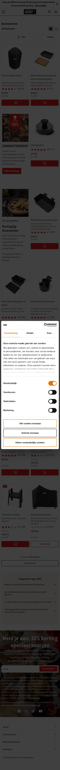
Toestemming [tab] (11, 333)
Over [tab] (49, 333)
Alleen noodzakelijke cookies (30, 442)
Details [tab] (30, 333)
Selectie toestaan (30, 433)
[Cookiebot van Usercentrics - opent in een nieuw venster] (44, 325)
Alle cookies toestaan (30, 423)
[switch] (52, 392)
